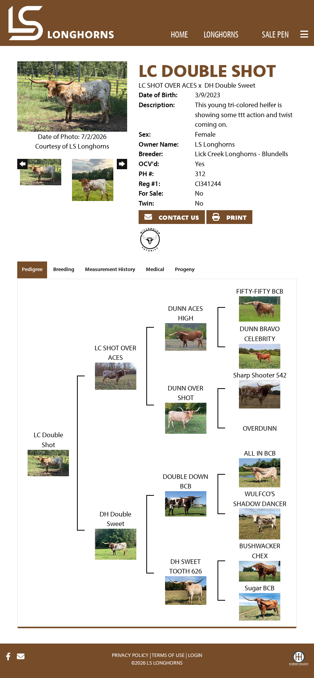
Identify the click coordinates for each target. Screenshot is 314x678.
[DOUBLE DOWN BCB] (185, 502)
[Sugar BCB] (259, 605)
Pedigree (32, 269)
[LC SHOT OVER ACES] (115, 375)
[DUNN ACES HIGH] (185, 336)
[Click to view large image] (72, 95)
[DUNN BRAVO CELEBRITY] (259, 355)
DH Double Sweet (229, 85)
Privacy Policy (130, 655)
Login (195, 655)
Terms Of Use (168, 655)
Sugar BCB (260, 587)
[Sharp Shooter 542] (259, 393)
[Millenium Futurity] (152, 239)
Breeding (63, 269)
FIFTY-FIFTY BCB (259, 291)
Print (235, 217)
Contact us (178, 217)
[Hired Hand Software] (298, 659)
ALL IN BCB (260, 453)
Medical (155, 269)
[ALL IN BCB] (259, 471)
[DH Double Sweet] (115, 543)
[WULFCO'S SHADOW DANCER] (259, 523)
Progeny (185, 269)
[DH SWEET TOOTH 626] (185, 589)
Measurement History (110, 269)
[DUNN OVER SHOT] (185, 417)
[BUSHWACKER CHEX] (259, 570)
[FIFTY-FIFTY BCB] (259, 308)
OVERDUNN (260, 428)
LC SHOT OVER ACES (168, 85)
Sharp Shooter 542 (259, 375)
